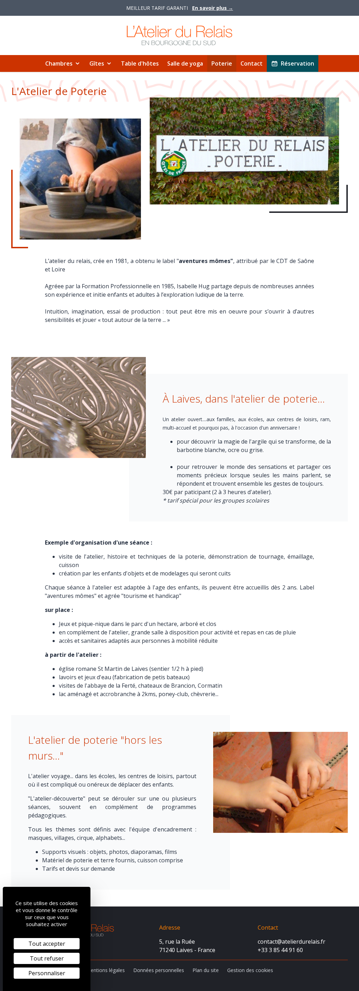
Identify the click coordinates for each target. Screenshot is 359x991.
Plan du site (205, 970)
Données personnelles (158, 970)
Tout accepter (46, 944)
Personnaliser (46, 973)
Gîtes (96, 63)
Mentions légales (105, 970)
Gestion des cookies (250, 970)
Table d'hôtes (140, 63)
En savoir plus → (212, 8)
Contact (252, 63)
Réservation (297, 63)
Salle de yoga (185, 63)
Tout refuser (47, 958)
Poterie (221, 63)
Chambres (59, 63)
